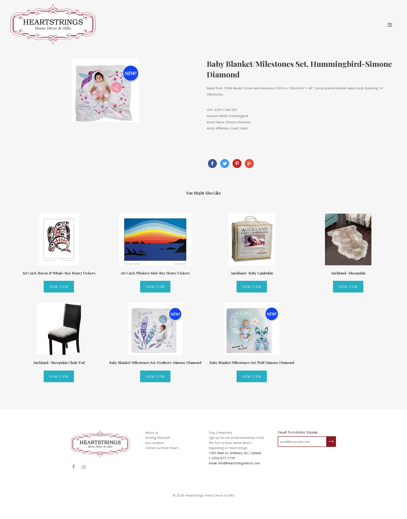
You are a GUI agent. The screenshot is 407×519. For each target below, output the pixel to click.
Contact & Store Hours (161, 448)
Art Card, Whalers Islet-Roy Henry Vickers (155, 273)
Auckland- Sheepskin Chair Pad (59, 362)
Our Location (154, 443)
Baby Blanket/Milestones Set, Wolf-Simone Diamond (251, 362)
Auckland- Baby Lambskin (252, 273)
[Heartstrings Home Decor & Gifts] (212, 164)
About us (151, 432)
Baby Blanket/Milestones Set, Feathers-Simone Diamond (155, 362)
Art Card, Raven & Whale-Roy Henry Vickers (58, 273)
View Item (58, 287)
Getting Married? (157, 437)
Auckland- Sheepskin (348, 273)
